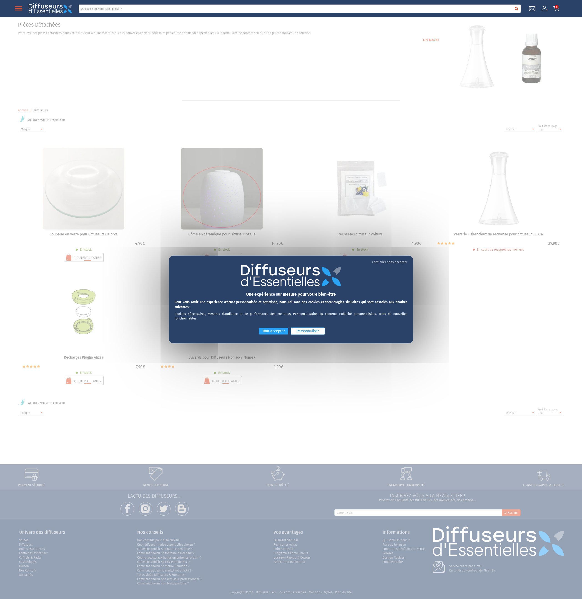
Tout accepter (273, 331)
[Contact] (532, 8)
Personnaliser (308, 331)
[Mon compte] (544, 8)
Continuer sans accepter (389, 262)
